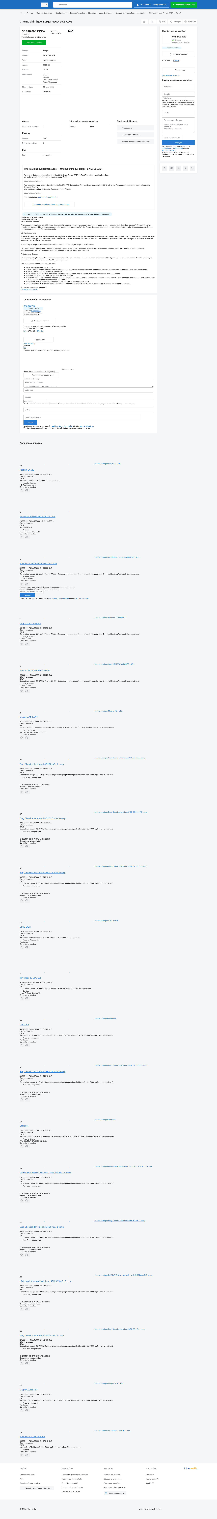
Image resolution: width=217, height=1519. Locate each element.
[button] (144, 21)
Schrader (24, 1126)
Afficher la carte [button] (68, 369)
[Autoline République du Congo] (29, 5)
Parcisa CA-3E (27, 470)
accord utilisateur (86, 426)
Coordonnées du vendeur (30, 1483)
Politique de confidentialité (72, 1479)
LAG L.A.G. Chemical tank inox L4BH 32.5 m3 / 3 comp (46, 1281)
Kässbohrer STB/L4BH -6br (32, 1436)
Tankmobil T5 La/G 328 (30, 978)
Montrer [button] (40, 331)
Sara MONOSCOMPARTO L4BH (35, 670)
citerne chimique (49, 60)
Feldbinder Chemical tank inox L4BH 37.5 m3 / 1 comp (45, 1173)
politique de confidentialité (62, 426)
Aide (21, 1479)
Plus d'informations (169, 76)
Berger (45, 51)
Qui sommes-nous (27, 1475)
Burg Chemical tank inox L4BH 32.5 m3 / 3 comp (42, 818)
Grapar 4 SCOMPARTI (30, 623)
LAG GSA (24, 1025)
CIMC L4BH (25, 927)
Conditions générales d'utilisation (75, 1475)
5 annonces (36, 311)
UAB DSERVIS (29, 306)
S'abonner (27, 595)
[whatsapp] (24, 335)
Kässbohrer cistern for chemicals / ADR (38, 563)
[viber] (27, 335)
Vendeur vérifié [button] (34, 308)
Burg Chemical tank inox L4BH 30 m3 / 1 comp (42, 764)
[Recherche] (55, 4)
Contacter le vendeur (34, 43)
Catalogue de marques (71, 1492)
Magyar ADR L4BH (28, 717)
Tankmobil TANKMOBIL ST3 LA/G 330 (37, 516)
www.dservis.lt (29, 343)
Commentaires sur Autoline (72, 1487)
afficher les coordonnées (48, 197)
